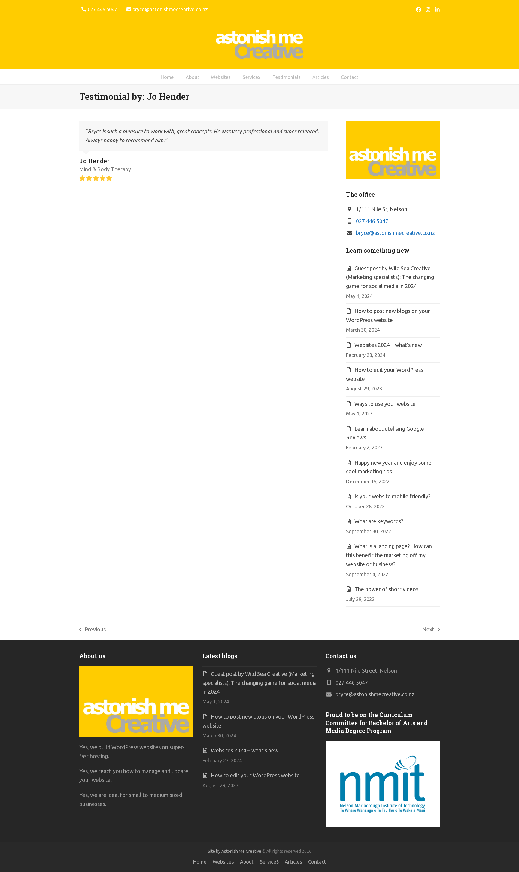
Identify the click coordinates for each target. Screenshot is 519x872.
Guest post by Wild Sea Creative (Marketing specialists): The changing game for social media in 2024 (390, 277)
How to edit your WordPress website (255, 775)
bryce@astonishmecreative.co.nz (170, 9)
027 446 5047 (372, 221)
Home (200, 861)
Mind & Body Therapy (105, 169)
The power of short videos (386, 589)
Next (428, 630)
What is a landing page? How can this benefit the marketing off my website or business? (389, 555)
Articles (293, 861)
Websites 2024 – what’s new (388, 345)
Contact (317, 861)
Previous (92, 630)
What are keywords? (378, 521)
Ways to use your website (385, 404)
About (247, 861)
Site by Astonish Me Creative (234, 851)
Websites (223, 861)
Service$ (269, 861)
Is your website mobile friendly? (392, 496)
